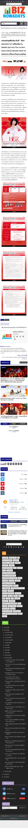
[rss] (16, 1)
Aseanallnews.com (13, 816)
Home (2, 32)
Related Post (5, 362)
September (8, 640)
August (7, 642)
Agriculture (13, 557)
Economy (9, 570)
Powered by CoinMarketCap (14, 512)
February (7, 657)
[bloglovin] (11, 1)
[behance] (18, 1)
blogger (5, 423)
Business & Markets (8, 562)
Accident (5, 557)
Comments (23, 521)
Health (4, 590)
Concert (5, 565)
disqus (14, 423)
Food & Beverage (7, 585)
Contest (11, 565)
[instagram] (20, 1)
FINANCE (17, 580)
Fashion (5, 580)
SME (19, 603)
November (8, 635)
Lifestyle (17, 593)
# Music (7, 320)
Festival (11, 580)
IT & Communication (8, 593)
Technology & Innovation (10, 613)
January (7, 771)
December (8, 632)
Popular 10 (5, 521)
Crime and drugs (7, 567)
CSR (15, 567)
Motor (4, 595)
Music (7, 32)
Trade (20, 613)
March (7, 655)
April (6, 652)
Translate (7, 809)
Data (4, 570)
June (6, 647)
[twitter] (7, 1)
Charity (18, 562)
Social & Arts (12, 606)
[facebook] (5, 1)
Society (20, 606)
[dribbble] (14, 1)
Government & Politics (17, 588)
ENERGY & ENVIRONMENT (9, 575)
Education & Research (9, 572)
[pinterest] (9, 1)
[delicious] (23, 1)
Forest (16, 585)
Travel (4, 616)
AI (18, 557)
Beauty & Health (7, 560)
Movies (10, 595)
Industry (10, 590)
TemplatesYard (5, 818)
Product (5, 600)
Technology (17, 611)
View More (24, 362)
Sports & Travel (7, 611)
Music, (15, 58)
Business (15, 560)
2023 (5, 777)
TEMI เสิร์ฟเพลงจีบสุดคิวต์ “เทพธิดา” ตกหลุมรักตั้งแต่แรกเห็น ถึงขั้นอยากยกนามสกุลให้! (14, 417)
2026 (5, 627)
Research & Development (9, 603)
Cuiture (20, 567)
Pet (12, 598)
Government (6, 588)
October (7, 637)
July (6, 645)
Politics (17, 598)
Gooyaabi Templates (22, 818)
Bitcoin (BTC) (13, 500)
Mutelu (21, 595)
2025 (5, 630)
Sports (13, 608)
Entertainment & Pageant (10, 578)
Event (20, 578)
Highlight (14, 521)
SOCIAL (4, 606)
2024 (5, 774)
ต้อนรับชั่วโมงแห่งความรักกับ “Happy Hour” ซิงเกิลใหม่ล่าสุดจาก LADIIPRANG (13, 399)
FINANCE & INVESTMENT (9, 583)
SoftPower (6, 608)
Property (11, 600)
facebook (22, 423)
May (6, 650)
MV (3, 598)
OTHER (7, 598)
